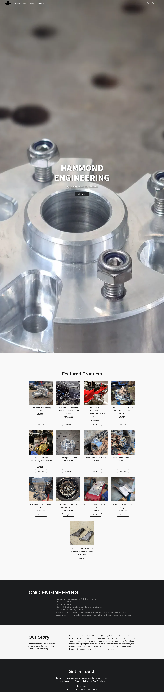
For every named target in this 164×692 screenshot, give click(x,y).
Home (17, 3)
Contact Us (41, 3)
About (32, 3)
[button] (8, 3)
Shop (24, 3)
